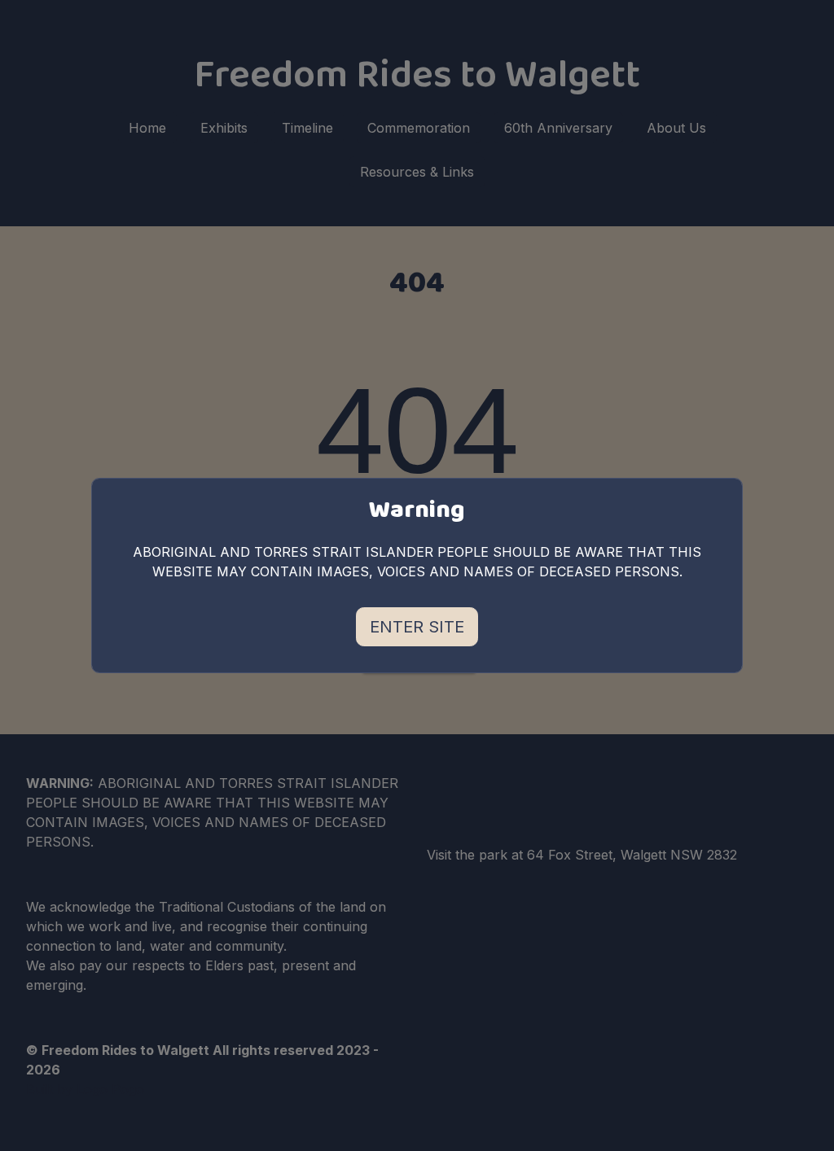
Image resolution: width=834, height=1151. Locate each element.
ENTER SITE (417, 627)
